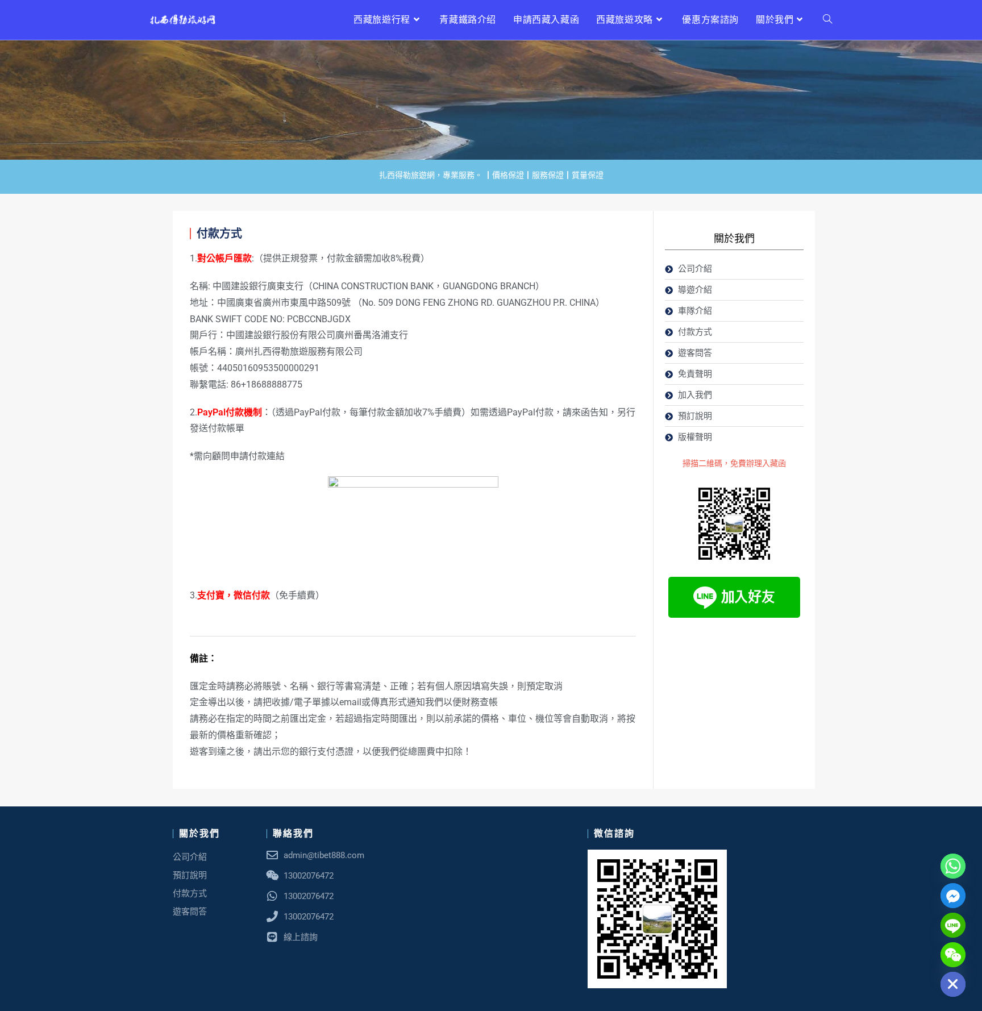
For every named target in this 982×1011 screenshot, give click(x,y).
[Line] (953, 925)
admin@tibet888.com (324, 855)
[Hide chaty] (953, 984)
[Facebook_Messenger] (953, 895)
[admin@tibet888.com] (272, 855)
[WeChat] (953, 954)
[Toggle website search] (827, 20)
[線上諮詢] (272, 937)
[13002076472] (272, 896)
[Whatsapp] (953, 866)
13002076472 (309, 896)
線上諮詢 (301, 937)
